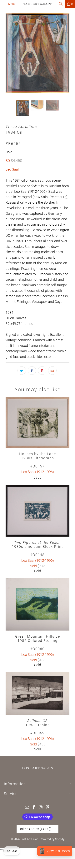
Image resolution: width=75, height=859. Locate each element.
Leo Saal (12, 169)
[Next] (66, 54)
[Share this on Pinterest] (42, 370)
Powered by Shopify (52, 839)
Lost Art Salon (29, 839)
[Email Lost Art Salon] (27, 807)
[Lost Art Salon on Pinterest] (48, 807)
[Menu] (2, 4)
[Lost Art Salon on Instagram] (41, 807)
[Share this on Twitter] (22, 370)
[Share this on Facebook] (32, 370)
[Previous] (8, 54)
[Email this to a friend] (52, 370)
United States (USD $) (35, 829)
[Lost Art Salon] (37, 4)
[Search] (60, 4)
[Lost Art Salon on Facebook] (34, 807)
